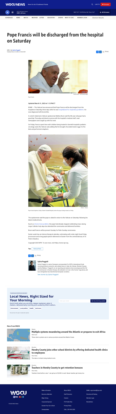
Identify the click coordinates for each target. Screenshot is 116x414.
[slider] (15, 12)
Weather (35, 17)
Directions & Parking (91, 394)
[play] (7, 12)
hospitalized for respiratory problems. (71, 110)
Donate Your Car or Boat (48, 405)
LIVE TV (97, 4)
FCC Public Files (68, 402)
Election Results (98, 18)
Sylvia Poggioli (16, 50)
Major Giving (45, 398)
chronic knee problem (41, 224)
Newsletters (89, 402)
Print (107, 51)
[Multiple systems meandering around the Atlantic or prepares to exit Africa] (18, 335)
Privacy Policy (67, 405)
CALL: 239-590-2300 (69, 409)
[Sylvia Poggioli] (32, 265)
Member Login (82, 17)
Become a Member (47, 394)
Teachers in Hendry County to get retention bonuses (57, 367)
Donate (106, 4)
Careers (66, 398)
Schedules (9, 17)
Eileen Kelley (34, 355)
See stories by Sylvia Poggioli (48, 274)
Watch (26, 17)
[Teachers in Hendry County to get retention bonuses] (18, 371)
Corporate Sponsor (47, 402)
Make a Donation (46, 390)
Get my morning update (98, 301)
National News (37, 248)
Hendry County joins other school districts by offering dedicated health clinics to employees (70, 351)
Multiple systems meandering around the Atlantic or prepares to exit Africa (68, 331)
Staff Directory (68, 394)
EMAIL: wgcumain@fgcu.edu (94, 390)
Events (60, 17)
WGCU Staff (34, 334)
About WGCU (67, 390)
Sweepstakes (45, 409)
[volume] (12, 12)
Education (51, 17)
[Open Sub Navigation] (14, 17)
